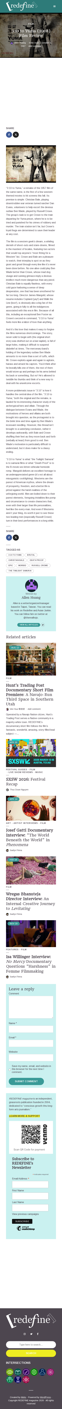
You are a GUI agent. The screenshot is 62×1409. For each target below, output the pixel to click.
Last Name (18, 1202)
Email (12, 1037)
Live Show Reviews (21, 772)
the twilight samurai (19, 571)
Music (39, 772)
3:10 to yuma (15, 555)
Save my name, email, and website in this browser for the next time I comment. (31, 1069)
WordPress (45, 1397)
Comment (14, 993)
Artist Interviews (26, 823)
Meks (23, 1397)
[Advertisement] (31, 92)
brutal (31, 555)
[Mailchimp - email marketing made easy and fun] (25, 1230)
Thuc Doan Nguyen (19, 789)
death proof (36, 560)
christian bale (16, 560)
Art (8, 823)
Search (31, 1353)
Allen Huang (20, 43)
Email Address (20, 1179)
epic (10, 565)
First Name (18, 1190)
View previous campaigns (25, 1214)
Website (13, 1052)
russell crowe (40, 565)
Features (12, 949)
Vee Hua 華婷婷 (17, 709)
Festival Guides (16, 769)
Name (13, 1023)
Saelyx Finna (16, 850)
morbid (22, 565)
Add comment (34, 46)
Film (31, 24)
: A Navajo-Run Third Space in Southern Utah (29, 694)
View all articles (29, 625)
